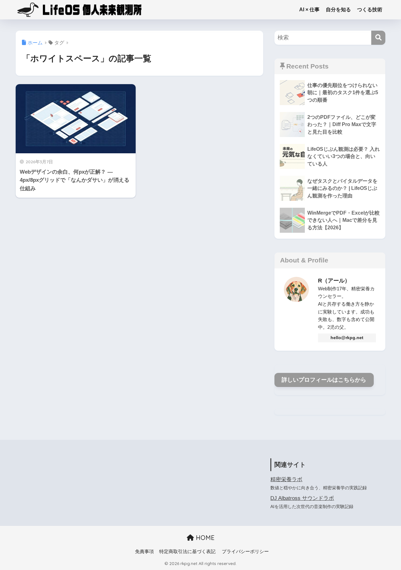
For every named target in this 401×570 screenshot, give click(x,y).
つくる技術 (369, 9)
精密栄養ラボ (286, 479)
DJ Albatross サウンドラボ (302, 498)
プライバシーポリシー (245, 551)
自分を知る (338, 9)
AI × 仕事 (309, 9)
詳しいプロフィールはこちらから (324, 380)
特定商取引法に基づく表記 (187, 551)
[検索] (378, 38)
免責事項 (144, 551)
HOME (204, 538)
